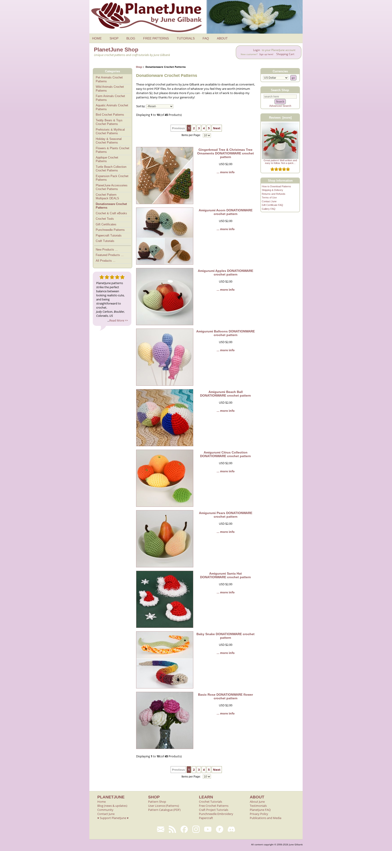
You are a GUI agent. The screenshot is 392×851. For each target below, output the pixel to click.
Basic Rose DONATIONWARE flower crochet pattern (225, 696)
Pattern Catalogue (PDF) (164, 810)
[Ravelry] (219, 829)
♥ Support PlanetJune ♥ (113, 818)
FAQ (206, 38)
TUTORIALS (186, 38)
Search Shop (280, 90)
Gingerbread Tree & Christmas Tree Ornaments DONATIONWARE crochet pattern (225, 153)
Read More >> (118, 320)
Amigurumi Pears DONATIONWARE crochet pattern (225, 514)
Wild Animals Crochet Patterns (110, 88)
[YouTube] (207, 829)
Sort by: (140, 106)
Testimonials (258, 806)
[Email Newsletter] (160, 829)
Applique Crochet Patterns (107, 159)
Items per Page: (191, 135)
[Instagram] (196, 829)
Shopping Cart (285, 54)
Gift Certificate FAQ (272, 205)
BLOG (130, 38)
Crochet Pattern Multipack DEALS (107, 196)
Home (101, 802)
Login (256, 50)
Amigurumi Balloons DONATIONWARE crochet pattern (225, 333)
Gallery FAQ (268, 208)
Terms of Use (269, 197)
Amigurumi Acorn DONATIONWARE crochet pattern (225, 212)
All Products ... (105, 260)
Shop (139, 66)
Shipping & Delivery (272, 190)
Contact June (269, 201)
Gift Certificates (106, 224)
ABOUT (222, 38)
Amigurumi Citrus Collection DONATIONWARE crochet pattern (225, 454)
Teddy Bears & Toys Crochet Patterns (109, 122)
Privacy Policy (259, 814)
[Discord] (231, 829)
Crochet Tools (105, 218)
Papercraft (206, 818)
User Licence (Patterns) (163, 806)
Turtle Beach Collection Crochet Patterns (111, 168)
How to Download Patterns (276, 186)
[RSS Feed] (172, 829)
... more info (226, 172)
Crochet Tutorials (210, 802)
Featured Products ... (110, 255)
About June (257, 802)
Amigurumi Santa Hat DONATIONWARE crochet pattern (225, 575)
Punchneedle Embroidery (216, 814)
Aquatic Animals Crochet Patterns (112, 107)
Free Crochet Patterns (213, 806)
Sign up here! (266, 54)
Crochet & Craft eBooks (111, 213)
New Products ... (107, 249)
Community (105, 810)
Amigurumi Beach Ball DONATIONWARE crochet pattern (225, 393)
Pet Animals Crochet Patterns (109, 79)
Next (216, 128)
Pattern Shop (157, 802)
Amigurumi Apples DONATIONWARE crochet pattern (225, 272)
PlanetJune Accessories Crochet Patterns (111, 187)
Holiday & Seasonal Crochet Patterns (109, 140)
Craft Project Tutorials (213, 810)
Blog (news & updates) (112, 806)
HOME (97, 38)
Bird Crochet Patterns (110, 114)
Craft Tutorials (105, 241)
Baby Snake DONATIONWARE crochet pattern (225, 635)
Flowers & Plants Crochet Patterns (112, 150)
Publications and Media (265, 818)
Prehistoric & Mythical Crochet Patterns (110, 131)
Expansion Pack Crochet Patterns (112, 178)
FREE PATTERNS (156, 38)
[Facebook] (184, 829)
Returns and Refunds (273, 194)
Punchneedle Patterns (110, 230)
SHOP (114, 38)
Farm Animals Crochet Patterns (110, 98)
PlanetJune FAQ (260, 810)
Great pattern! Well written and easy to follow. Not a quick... (280, 161)
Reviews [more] (280, 117)
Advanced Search (280, 105)
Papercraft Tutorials (109, 235)
